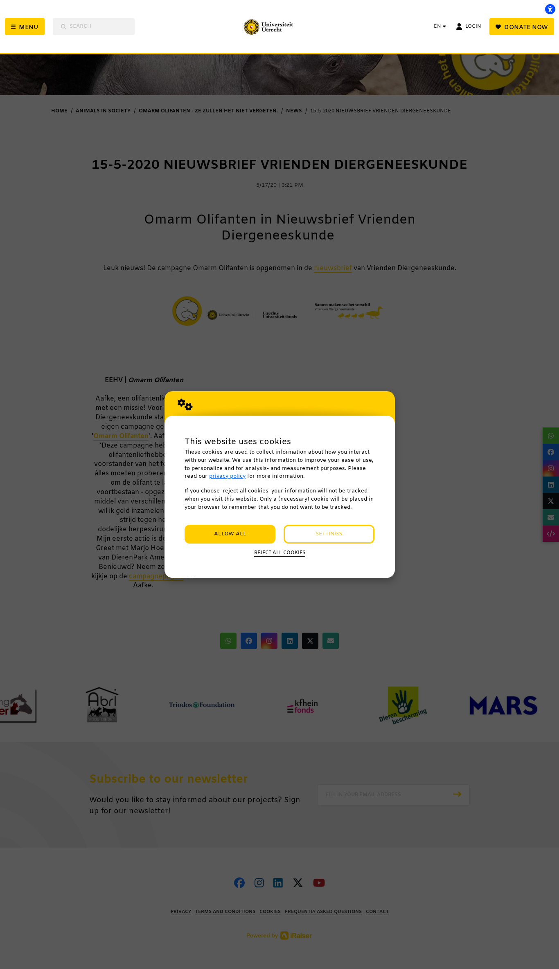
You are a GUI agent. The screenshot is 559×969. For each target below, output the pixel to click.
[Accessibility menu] (550, 9)
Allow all (230, 533)
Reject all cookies (279, 553)
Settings (329, 533)
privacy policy (227, 476)
